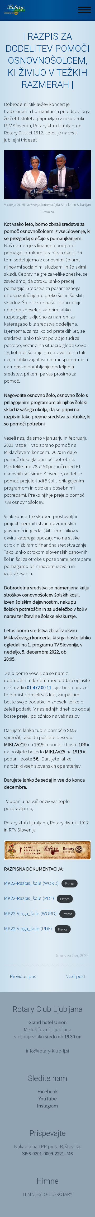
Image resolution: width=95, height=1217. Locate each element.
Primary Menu (84, 10)
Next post (75, 976)
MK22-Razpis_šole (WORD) (31, 883)
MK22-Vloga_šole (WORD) (30, 913)
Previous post (24, 976)
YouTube (48, 1098)
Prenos (69, 883)
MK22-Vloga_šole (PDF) (28, 928)
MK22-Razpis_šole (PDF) (29, 898)
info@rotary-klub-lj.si (47, 1050)
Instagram (47, 1105)
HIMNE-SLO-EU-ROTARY (47, 1194)
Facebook (47, 1091)
